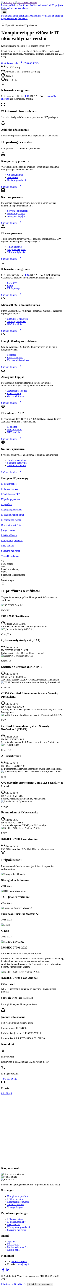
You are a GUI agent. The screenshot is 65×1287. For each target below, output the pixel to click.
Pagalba (5, 8)
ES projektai (57, 5)
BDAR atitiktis (14, 324)
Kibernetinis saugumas (18, 1201)
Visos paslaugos (15, 1207)
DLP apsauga (13, 288)
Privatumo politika (10, 1284)
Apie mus (11, 1241)
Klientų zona (13, 1249)
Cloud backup (14, 393)
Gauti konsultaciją (10, 63)
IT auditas (12, 427)
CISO (26, 96)
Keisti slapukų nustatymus (40, 1284)
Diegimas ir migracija (17, 318)
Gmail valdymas (15, 357)
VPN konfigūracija (16, 252)
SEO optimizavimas (16, 465)
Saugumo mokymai (16, 1230)
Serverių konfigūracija (17, 210)
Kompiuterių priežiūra (17, 1196)
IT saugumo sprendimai (18, 1227)
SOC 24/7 (12, 283)
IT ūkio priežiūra (15, 1199)
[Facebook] (3, 1271)
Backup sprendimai (16, 180)
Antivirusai (12, 177)
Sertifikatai (24, 5)
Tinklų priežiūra (14, 246)
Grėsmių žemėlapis (18, 8)
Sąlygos (23, 1284)
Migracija (11, 355)
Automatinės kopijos (17, 390)
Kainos (14, 5)
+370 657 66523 (31, 63)
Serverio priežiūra (15, 1204)
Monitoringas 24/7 (16, 213)
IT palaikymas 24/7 (16, 1221)
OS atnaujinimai (15, 174)
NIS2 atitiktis (13, 432)
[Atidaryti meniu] (4, 11)
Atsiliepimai (35, 5)
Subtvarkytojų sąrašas (17, 1247)
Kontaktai (46, 5)
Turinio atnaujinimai (16, 460)
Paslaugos (6, 5)
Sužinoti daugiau (9, 187)
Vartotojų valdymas (16, 321)
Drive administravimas (18, 360)
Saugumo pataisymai (17, 462)
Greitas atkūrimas (15, 396)
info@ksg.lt (6, 1093)
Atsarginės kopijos (16, 216)
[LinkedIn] (7, 1271)
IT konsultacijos (15, 1219)
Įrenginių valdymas (16, 249)
